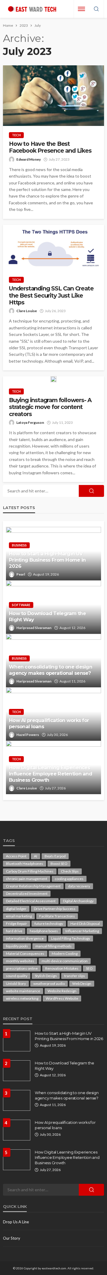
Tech (16, 135)
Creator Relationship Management (33, 886)
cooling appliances (69, 878)
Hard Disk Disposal (85, 923)
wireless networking (22, 998)
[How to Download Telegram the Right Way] (16, 1070)
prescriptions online (22, 968)
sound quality (16, 976)
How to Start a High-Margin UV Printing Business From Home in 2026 (47, 560)
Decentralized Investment (27, 893)
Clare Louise (26, 311)
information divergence (25, 938)
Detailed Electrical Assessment (31, 901)
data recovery (79, 886)
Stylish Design (46, 976)
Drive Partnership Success (54, 908)
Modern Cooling (65, 953)
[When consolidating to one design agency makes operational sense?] (16, 1100)
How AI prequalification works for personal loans (49, 723)
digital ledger (16, 908)
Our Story (11, 1238)
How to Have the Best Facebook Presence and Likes (51, 147)
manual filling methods (53, 946)
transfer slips (74, 976)
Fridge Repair (16, 923)
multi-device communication (65, 961)
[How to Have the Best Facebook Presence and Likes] (53, 95)
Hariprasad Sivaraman (33, 627)
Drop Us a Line (16, 1221)
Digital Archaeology (78, 901)
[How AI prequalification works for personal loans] (16, 1130)
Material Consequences (25, 953)
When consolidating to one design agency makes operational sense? (50, 670)
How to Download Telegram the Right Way (47, 616)
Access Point (16, 856)
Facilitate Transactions (57, 916)
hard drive (14, 931)
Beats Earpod (55, 856)
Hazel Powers (27, 734)
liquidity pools (17, 946)
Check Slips (70, 871)
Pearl (20, 574)
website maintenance (23, 991)
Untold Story (16, 983)
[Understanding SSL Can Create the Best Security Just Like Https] (53, 248)
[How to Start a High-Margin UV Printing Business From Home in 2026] (16, 1041)
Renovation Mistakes (61, 968)
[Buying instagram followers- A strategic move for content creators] (53, 379)
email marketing (19, 916)
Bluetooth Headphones (24, 863)
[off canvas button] (81, 9)
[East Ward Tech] (32, 9)
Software (21, 605)
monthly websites (20, 961)
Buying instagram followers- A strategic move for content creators (50, 407)
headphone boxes (44, 931)
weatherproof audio (49, 983)
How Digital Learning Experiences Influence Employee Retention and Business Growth (50, 773)
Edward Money (28, 159)
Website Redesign (62, 991)
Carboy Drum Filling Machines (30, 871)
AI (35, 856)
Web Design (81, 983)
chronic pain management (26, 878)
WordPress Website (62, 998)
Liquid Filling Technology (70, 938)
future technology (48, 923)
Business (19, 545)
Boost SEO (59, 863)
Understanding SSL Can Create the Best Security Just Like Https (51, 295)
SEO (89, 968)
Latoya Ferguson (30, 422)
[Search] (96, 9)
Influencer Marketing (82, 931)
